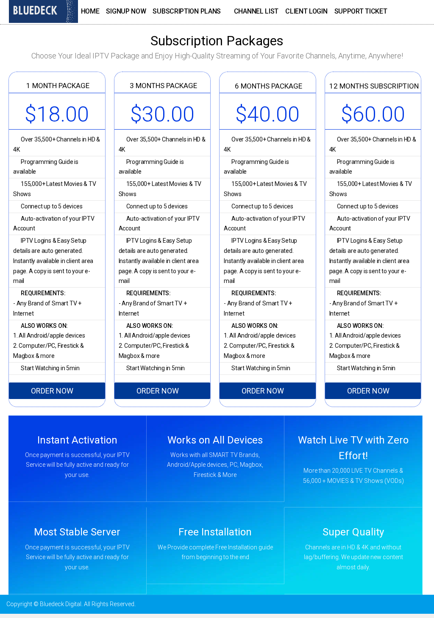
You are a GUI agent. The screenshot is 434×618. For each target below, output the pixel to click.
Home (90, 11)
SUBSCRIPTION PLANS (187, 11)
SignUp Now (126, 11)
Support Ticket (360, 11)
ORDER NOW (52, 390)
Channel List (256, 11)
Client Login (306, 11)
